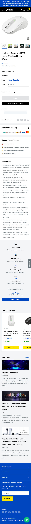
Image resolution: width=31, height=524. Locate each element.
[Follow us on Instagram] (13, 512)
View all (27, 357)
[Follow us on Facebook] (3, 512)
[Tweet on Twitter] (25, 120)
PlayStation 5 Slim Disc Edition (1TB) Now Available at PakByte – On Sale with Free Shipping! (14, 442)
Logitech (4, 63)
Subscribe (7, 498)
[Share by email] (28, 120)
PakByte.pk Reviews (10, 372)
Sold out (15, 98)
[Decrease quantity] (10, 92)
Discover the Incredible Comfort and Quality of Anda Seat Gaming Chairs (14, 406)
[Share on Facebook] (18, 120)
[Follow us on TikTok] (16, 512)
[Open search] (21, 10)
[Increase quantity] (19, 92)
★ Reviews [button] (29, 264)
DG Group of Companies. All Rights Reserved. (13, 520)
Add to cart (11, 347)
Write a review (15, 299)
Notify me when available (15, 103)
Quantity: (4, 92)
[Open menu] (2, 9)
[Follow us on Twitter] (6, 512)
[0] (28, 10)
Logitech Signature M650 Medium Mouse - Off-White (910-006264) (11, 333)
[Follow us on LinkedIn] (19, 512)
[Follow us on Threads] (9, 512)
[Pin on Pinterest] (21, 120)
